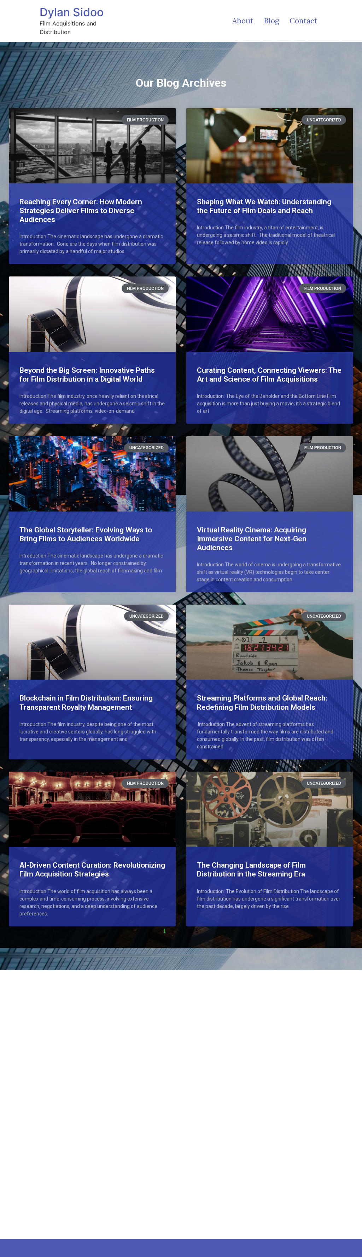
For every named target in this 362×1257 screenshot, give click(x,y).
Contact (303, 20)
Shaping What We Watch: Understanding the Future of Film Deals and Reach (264, 206)
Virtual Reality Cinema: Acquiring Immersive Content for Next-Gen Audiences (251, 539)
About (242, 20)
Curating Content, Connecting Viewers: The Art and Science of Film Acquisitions (269, 374)
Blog (271, 20)
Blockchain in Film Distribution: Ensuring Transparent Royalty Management (86, 702)
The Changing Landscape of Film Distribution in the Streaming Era (251, 869)
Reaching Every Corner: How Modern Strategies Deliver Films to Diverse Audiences (80, 211)
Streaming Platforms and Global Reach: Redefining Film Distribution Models (262, 702)
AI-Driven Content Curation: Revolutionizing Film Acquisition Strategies (92, 869)
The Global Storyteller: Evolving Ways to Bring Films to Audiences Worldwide (85, 534)
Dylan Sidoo (72, 12)
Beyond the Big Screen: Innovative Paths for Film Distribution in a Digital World (87, 374)
